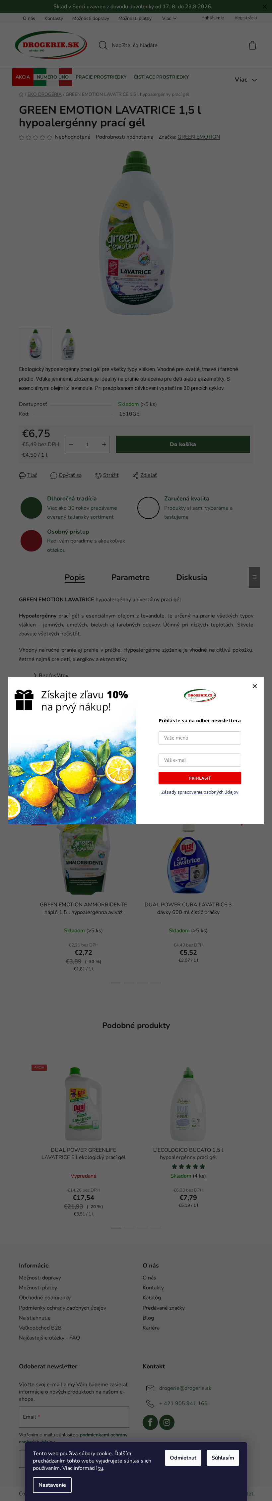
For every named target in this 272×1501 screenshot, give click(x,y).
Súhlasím (223, 1458)
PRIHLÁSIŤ (200, 778)
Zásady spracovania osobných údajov (199, 792)
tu (100, 1468)
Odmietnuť (183, 1458)
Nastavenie (52, 1485)
